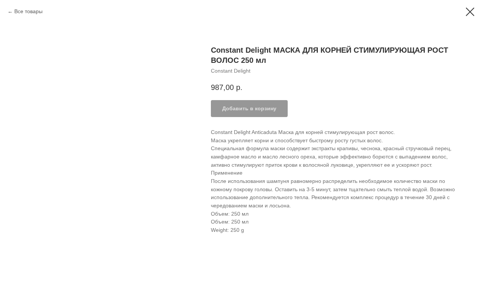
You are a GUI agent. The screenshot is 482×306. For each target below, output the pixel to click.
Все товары (28, 11)
